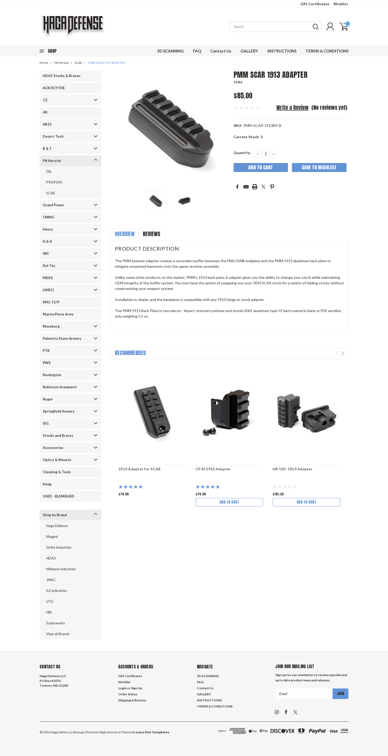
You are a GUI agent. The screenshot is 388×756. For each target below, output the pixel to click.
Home (44, 63)
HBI (49, 612)
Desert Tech (53, 136)
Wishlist (340, 4)
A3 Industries (56, 590)
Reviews (151, 234)
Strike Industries (58, 547)
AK (45, 112)
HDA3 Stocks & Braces (62, 76)
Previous (117, 129)
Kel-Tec (49, 266)
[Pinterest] (272, 186)
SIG (46, 423)
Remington (52, 375)
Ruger (48, 399)
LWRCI (48, 290)
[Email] (246, 186)
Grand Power (53, 205)
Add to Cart (229, 502)
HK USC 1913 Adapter (293, 469)
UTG (49, 601)
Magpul (52, 536)
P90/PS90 (54, 182)
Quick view (152, 412)
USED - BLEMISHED (58, 496)
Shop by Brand (55, 515)
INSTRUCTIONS (281, 51)
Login (122, 688)
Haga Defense (57, 526)
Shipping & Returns (132, 700)
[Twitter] (263, 186)
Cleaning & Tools (57, 472)
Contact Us (220, 51)
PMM (238, 82)
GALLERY (249, 51)
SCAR (78, 63)
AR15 (47, 124)
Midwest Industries (61, 569)
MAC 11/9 (51, 302)
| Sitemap (77, 732)
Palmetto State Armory (62, 338)
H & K (47, 241)
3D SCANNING (170, 51)
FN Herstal (61, 63)
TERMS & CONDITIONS (327, 51)
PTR (46, 350)
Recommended (130, 353)
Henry (48, 229)
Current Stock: (248, 137)
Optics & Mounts (57, 460)
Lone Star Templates (152, 732)
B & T (47, 148)
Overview (125, 234)
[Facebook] (237, 186)
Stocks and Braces (58, 435)
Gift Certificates (314, 4)
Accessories (53, 448)
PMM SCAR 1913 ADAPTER (106, 63)
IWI (46, 253)
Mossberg (51, 326)
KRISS (48, 278)
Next (223, 129)
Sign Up (136, 688)
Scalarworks (55, 623)
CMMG (48, 217)
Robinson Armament (60, 387)
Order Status (127, 694)
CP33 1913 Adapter (213, 469)
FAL (49, 171)
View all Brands (58, 634)
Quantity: (242, 152)
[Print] (254, 186)
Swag (47, 484)
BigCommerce (110, 732)
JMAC (51, 580)
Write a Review (292, 107)
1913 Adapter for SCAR (139, 469)
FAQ (197, 51)
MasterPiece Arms (58, 314)
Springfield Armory (58, 411)
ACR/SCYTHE (54, 88)
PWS (47, 363)
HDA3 (51, 558)
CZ (45, 100)
